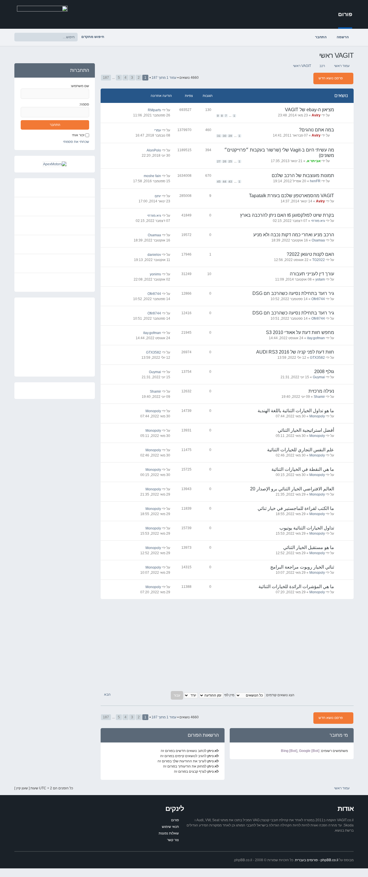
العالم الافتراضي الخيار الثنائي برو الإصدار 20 (292, 488)
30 (224, 135)
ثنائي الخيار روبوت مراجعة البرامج (302, 567)
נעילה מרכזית (321, 391)
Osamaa (318, 240)
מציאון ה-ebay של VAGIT (309, 109)
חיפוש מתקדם (92, 37)
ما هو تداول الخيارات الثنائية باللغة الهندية (296, 410)
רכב (322, 66)
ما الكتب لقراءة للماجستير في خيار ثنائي (296, 508)
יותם (158, 196)
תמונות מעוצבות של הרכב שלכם (303, 175)
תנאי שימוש (170, 827)
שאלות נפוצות (169, 833)
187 (106, 78)
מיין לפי (228, 695)
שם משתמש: (79, 86)
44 (224, 181)
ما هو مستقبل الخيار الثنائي (308, 547)
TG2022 (318, 260)
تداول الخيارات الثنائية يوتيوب (306, 527)
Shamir (319, 397)
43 (230, 181)
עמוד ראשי (342, 66)
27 (219, 161)
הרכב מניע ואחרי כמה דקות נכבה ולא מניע (293, 234)
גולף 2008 (324, 371)
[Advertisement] (227, 645)
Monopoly (317, 416)
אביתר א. (313, 161)
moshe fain (152, 176)
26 (224, 161)
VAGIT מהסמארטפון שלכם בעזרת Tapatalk (291, 195)
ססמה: (84, 104)
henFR (315, 181)
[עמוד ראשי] (42, 14)
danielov (154, 255)
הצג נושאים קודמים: (279, 695)
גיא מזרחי (318, 221)
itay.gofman (316, 338)
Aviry (316, 115)
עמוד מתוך (164, 78)
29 (230, 135)
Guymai (319, 377)
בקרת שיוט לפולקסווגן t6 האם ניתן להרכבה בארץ (287, 215)
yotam (320, 279)
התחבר (321, 37)
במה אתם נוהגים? (316, 129)
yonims (155, 274)
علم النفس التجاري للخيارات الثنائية (300, 449)
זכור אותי (78, 135)
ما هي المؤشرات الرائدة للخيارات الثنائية (296, 586)
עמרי (157, 130)
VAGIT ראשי (336, 55)
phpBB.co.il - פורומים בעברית (316, 860)
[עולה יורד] (184, 695)
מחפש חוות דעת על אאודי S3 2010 (300, 332)
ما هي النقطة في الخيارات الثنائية (302, 469)
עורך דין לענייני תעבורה (312, 273)
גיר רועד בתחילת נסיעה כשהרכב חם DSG (293, 293)
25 (230, 161)
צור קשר (173, 840)
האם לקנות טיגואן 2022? (310, 254)
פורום (345, 14)
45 (219, 181)
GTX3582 (317, 358)
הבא (107, 694)
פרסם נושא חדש (331, 78)
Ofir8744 (318, 299)
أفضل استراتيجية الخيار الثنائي (306, 430)
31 (219, 135)
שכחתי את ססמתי (76, 142)
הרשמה (343, 37)
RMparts (154, 110)
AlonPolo (154, 150)
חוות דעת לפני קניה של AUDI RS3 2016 (295, 352)
